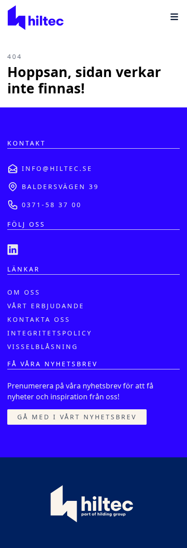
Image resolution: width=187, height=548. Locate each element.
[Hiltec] (35, 18)
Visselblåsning (42, 346)
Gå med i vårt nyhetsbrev (77, 416)
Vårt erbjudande (45, 305)
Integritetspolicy (49, 333)
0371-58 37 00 (52, 204)
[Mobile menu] (174, 16)
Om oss (23, 292)
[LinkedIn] (12, 250)
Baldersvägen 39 (60, 186)
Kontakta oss (38, 319)
